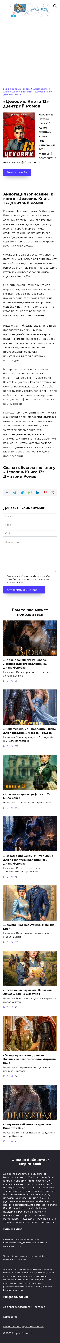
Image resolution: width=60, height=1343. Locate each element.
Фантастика (40, 89)
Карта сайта (10, 1316)
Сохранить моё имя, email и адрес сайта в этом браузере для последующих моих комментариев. (29, 579)
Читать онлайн (17, 172)
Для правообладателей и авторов (24, 1306)
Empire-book (10, 89)
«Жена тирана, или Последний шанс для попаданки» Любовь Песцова (29, 730)
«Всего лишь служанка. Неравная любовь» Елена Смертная (27, 992)
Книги (25, 89)
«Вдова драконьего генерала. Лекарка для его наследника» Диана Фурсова (25, 663)
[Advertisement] (30, 48)
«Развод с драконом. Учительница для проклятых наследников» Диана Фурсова (28, 859)
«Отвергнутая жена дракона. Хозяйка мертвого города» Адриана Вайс (29, 1059)
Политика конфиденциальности (23, 1326)
